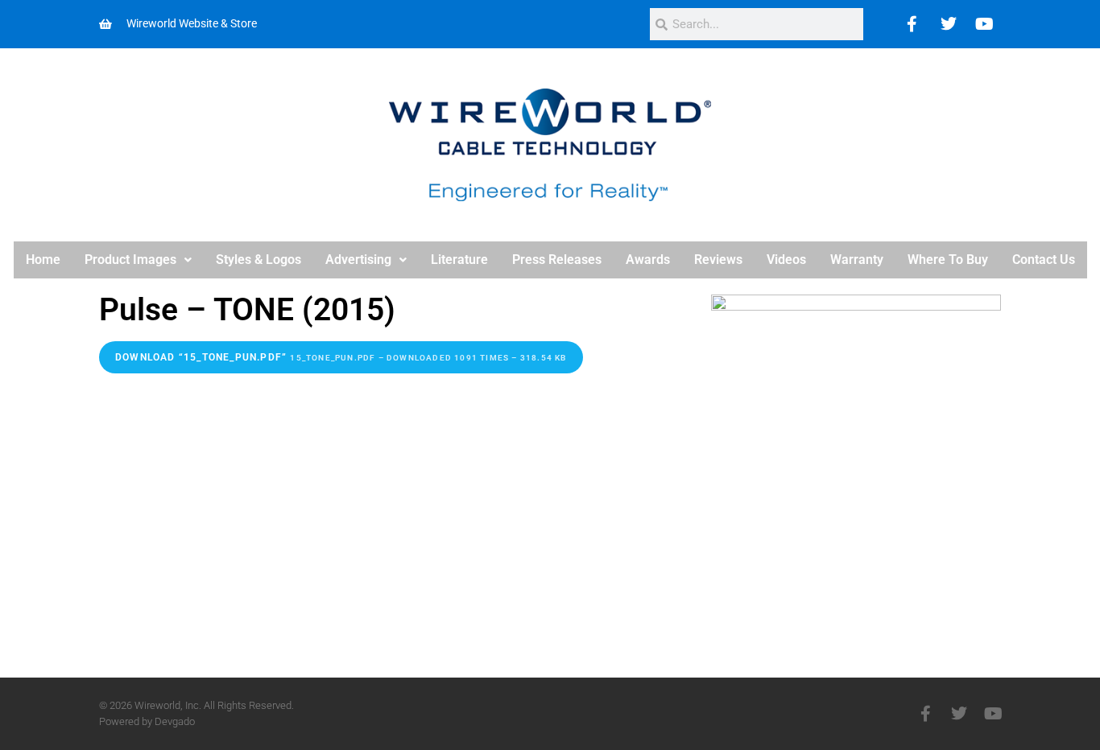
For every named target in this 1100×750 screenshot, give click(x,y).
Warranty (856, 259)
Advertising (358, 259)
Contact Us (1043, 259)
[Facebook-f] (925, 714)
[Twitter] (949, 24)
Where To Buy (948, 259)
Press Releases (557, 259)
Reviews (718, 259)
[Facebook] (912, 24)
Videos (786, 259)
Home (43, 259)
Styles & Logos (258, 259)
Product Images (130, 259)
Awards (648, 259)
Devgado (175, 721)
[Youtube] (985, 24)
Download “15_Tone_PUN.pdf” (341, 357)
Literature (459, 259)
